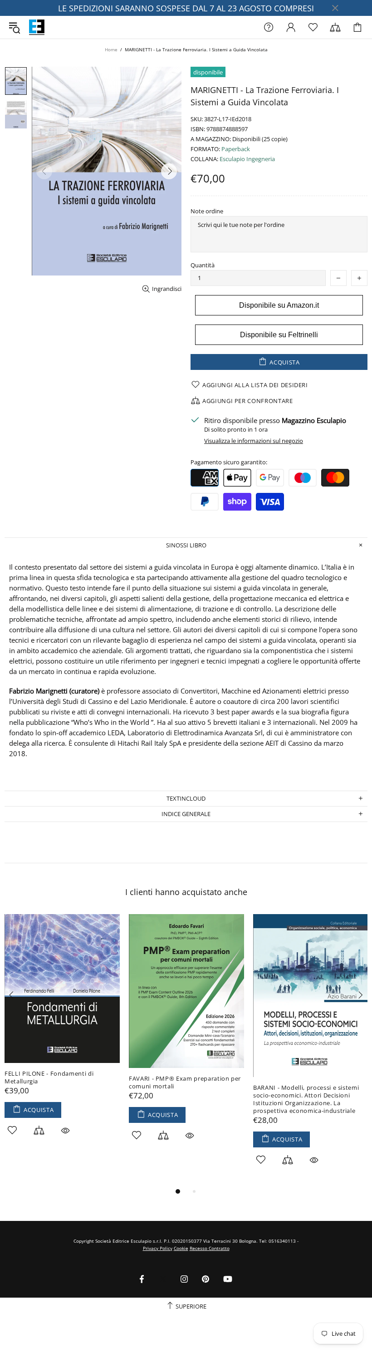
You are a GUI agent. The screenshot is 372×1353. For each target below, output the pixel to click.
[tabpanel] (62, 1035)
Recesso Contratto (210, 1248)
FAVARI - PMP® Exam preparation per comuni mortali (185, 1082)
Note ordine (207, 211)
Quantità (203, 265)
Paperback (235, 149)
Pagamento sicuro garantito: (229, 462)
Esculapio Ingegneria (247, 159)
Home (111, 49)
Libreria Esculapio (36, 27)
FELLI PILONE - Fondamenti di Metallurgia (49, 1077)
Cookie (181, 1248)
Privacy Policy (157, 1248)
